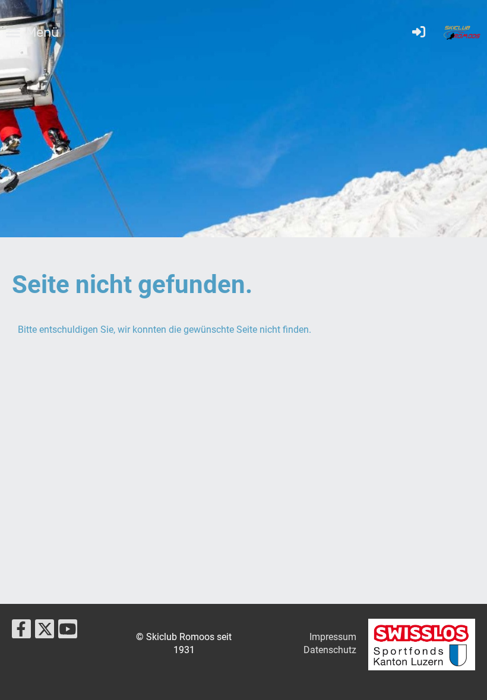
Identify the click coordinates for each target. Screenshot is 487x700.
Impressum (332, 636)
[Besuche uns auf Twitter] (44, 632)
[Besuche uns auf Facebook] (21, 632)
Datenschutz (329, 650)
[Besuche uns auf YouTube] (67, 632)
